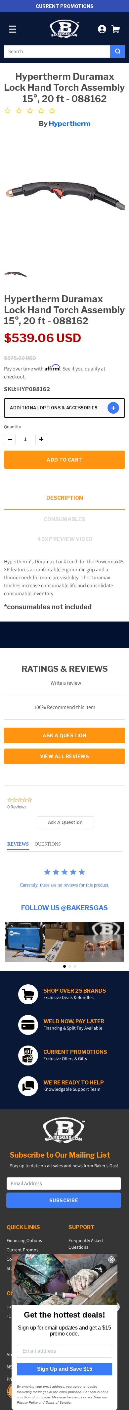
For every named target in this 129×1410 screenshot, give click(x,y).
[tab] (65, 822)
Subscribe (63, 1200)
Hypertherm (69, 123)
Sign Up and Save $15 (64, 1369)
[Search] (117, 51)
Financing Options (24, 1240)
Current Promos (22, 1250)
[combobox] (57, 51)
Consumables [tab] (64, 519)
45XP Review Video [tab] (64, 539)
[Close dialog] (111, 1259)
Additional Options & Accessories (53, 407)
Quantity (12, 427)
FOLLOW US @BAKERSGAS (64, 908)
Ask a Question (64, 735)
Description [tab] (64, 498)
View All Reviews (64, 756)
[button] (115, 28)
